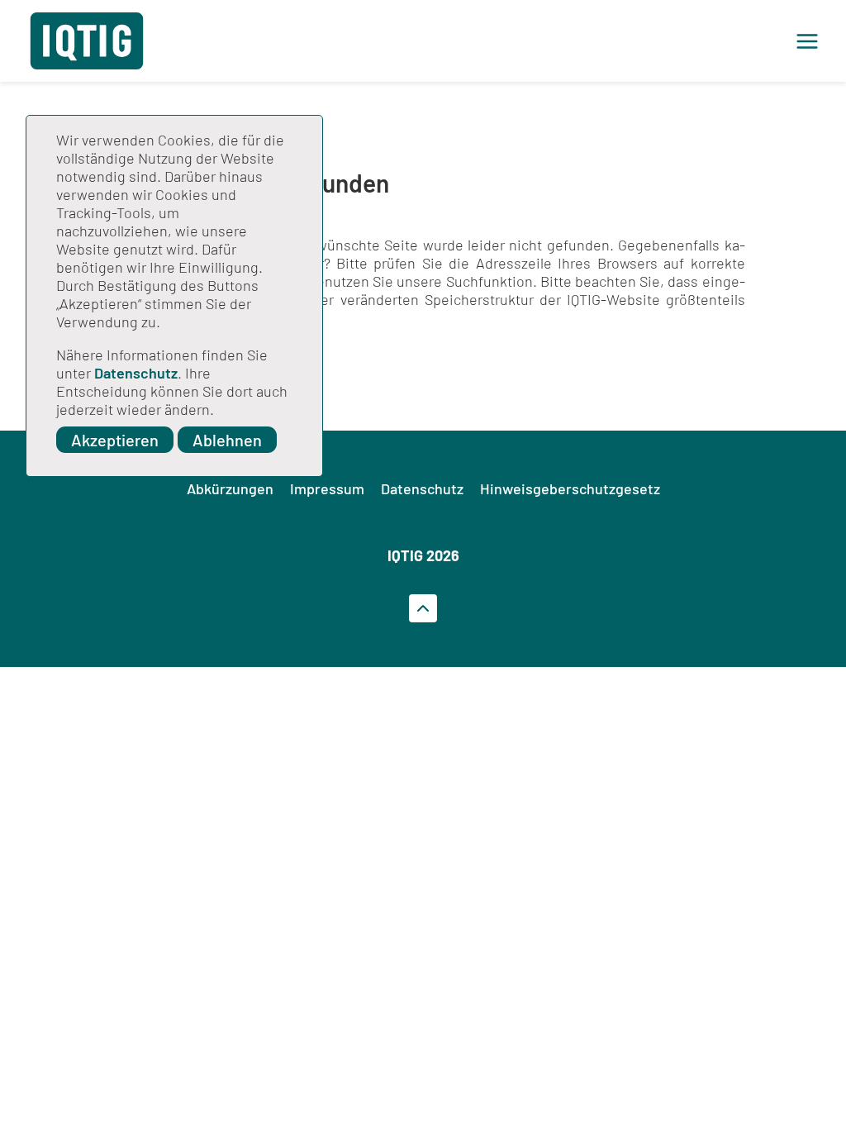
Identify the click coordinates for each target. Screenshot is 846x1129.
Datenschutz (136, 373)
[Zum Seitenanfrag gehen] (423, 608)
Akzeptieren (115, 440)
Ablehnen (227, 440)
